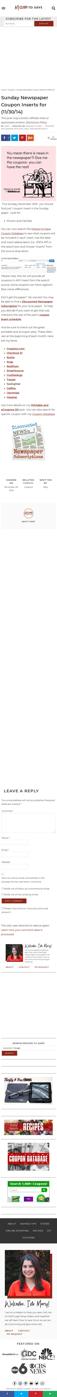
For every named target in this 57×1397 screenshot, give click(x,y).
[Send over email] (50, 1394)
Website (6, 862)
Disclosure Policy (36, 122)
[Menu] (3, 8)
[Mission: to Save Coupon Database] (28, 1171)
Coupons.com (16, 348)
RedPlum (13, 366)
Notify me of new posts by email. (21, 894)
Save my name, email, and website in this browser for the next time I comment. (23, 880)
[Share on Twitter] (14, 138)
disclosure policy (39, 129)
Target (11, 379)
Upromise (13, 392)
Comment (7, 811)
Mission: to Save (28, 7)
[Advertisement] (28, 57)
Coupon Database (43, 414)
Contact (24, 967)
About (10, 967)
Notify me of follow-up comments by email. (27, 888)
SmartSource (15, 370)
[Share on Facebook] (7, 1394)
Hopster (12, 397)
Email (5, 850)
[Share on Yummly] (30, 138)
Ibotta (11, 357)
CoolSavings (14, 375)
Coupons (28, 487)
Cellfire (11, 388)
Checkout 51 (14, 353)
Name (6, 838)
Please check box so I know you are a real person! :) (25, 910)
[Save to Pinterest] (22, 138)
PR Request (42, 967)
